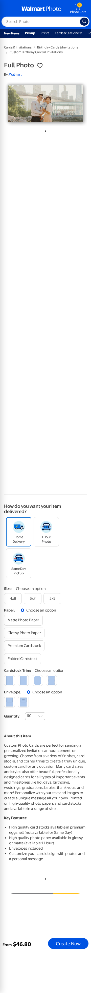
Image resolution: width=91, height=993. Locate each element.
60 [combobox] (29, 715)
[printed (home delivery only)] (23, 702)
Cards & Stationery (68, 33)
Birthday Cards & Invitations (57, 47)
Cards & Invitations (18, 47)
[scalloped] (51, 680)
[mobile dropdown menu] (9, 9)
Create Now (68, 943)
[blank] (9, 702)
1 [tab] (44, 130)
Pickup (30, 33)
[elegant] (37, 680)
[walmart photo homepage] (41, 9)
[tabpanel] (45, 103)
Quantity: (12, 716)
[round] (23, 680)
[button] (40, 66)
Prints (45, 33)
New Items (11, 33)
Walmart (15, 74)
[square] (9, 680)
